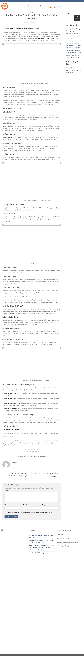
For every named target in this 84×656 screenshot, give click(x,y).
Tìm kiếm (68, 13)
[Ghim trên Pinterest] (34, 450)
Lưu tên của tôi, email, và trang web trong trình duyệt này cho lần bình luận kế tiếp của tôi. (29, 512)
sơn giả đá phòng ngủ (29, 443)
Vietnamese (54, 7)
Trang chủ (25, 6)
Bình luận (7, 490)
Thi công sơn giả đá (10, 445)
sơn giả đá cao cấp (24, 440)
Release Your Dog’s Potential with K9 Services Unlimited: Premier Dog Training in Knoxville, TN (15, 476)
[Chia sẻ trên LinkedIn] (37, 450)
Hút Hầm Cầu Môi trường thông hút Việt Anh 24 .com (41, 554)
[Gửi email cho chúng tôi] (81, 1)
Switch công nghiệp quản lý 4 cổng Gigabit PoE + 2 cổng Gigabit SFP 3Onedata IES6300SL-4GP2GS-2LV (41, 547)
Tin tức (39, 6)
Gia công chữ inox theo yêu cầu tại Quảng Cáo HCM (41, 536)
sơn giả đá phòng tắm (42, 443)
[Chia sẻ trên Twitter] (28, 450)
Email (25, 505)
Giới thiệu (33, 6)
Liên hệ (45, 6)
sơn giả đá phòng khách (15, 443)
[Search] (20, 6)
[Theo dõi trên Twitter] (80, 1)
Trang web (44, 505)
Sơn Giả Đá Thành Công (24, 415)
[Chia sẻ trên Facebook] (25, 450)
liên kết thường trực (42, 456)
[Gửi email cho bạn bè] (31, 450)
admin (39, 22)
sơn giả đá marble (46, 440)
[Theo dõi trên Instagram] (78, 1)
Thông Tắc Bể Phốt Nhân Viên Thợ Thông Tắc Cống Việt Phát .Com (73, 36)
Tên (6, 505)
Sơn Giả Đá (5, 28)
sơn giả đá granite (35, 440)
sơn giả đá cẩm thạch (12, 440)
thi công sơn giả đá (10, 137)
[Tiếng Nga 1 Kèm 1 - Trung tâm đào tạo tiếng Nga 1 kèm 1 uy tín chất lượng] (9, 6)
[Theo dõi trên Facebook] (77, 1)
